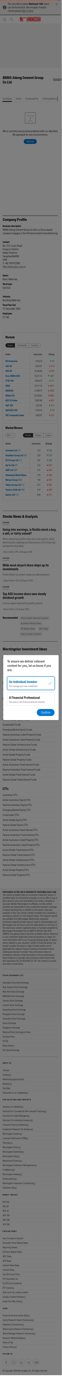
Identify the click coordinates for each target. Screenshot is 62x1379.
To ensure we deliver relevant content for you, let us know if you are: (29, 665)
